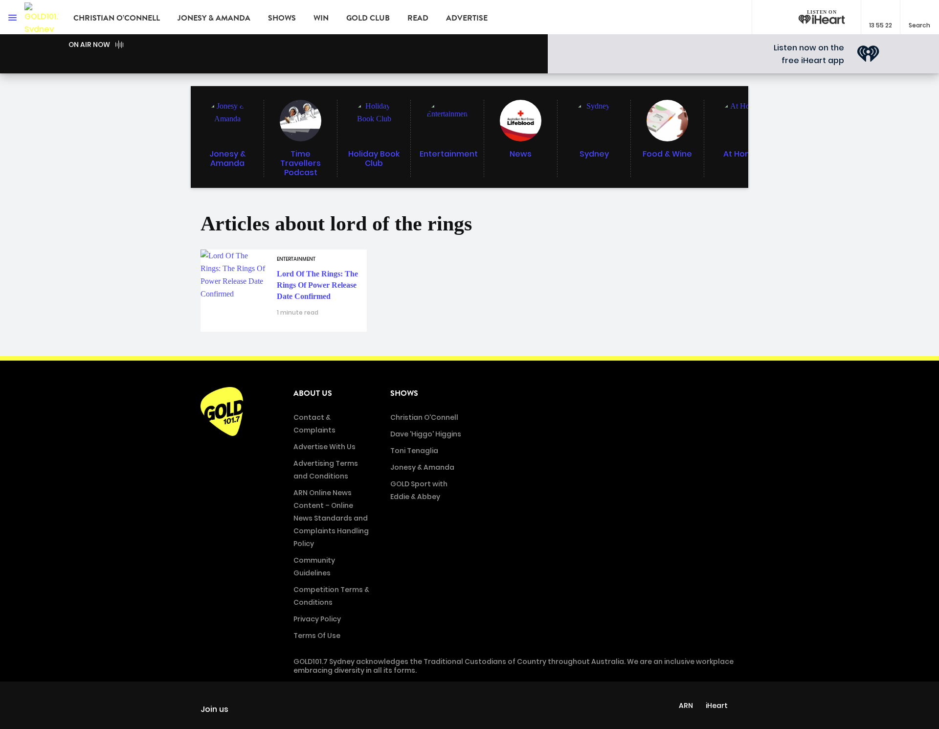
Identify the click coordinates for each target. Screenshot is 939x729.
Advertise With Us (324, 447)
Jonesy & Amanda (214, 18)
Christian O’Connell (116, 18)
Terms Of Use (316, 635)
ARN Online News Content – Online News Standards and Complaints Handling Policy (331, 518)
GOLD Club (368, 18)
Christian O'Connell (424, 417)
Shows (282, 18)
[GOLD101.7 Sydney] (41, 17)
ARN (686, 705)
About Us (312, 393)
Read (417, 18)
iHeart (717, 705)
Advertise (467, 18)
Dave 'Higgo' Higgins (425, 434)
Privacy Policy (317, 619)
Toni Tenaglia (414, 451)
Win (321, 18)
